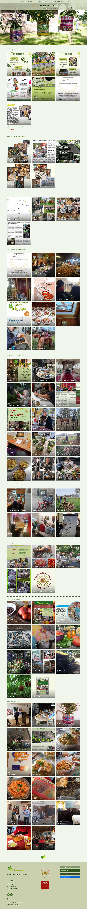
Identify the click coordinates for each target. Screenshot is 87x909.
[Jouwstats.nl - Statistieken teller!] (7, 899)
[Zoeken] (71, 8)
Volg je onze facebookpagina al (15, 127)
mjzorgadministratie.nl (17, 902)
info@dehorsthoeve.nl (12, 888)
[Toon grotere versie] (45, 872)
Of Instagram (10, 129)
